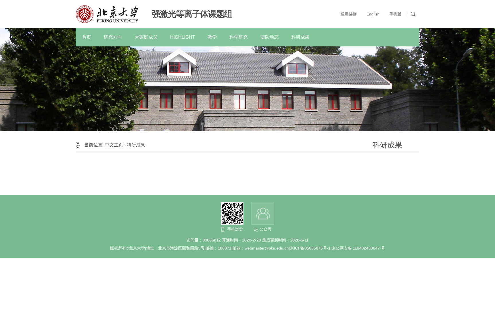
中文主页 (114, 144)
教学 (212, 37)
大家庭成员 (146, 37)
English (373, 14)
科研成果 (300, 37)
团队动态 (269, 37)
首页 (86, 37)
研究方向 (113, 37)
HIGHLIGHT (182, 37)
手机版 (395, 14)
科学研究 (238, 37)
